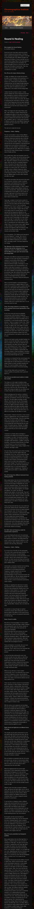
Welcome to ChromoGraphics (16, 27)
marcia (18, 42)
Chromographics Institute (16, 9)
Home (6, 27)
